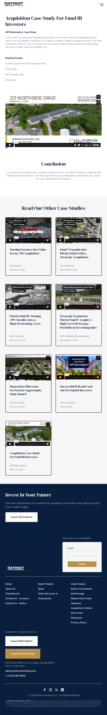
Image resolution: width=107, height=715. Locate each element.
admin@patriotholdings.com (20, 671)
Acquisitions (44, 598)
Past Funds (77, 613)
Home (8, 584)
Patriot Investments (81, 589)
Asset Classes (78, 584)
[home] (14, 4)
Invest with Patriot (21, 517)
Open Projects (46, 584)
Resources (76, 618)
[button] (101, 5)
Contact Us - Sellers (15, 603)
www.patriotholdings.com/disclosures (53, 708)
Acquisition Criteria (81, 608)
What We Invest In (48, 593)
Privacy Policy (78, 622)
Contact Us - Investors (17, 598)
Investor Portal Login (23, 653)
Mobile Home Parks (81, 598)
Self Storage (77, 593)
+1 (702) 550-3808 (15, 676)
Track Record (12, 593)
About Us (10, 589)
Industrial (76, 603)
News (41, 589)
